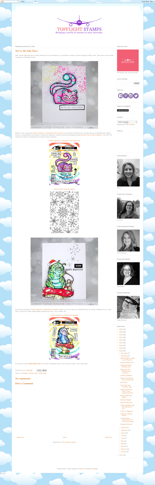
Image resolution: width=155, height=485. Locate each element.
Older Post (108, 437)
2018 (121, 351)
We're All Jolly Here (126, 402)
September (124, 430)
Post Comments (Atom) (68, 442)
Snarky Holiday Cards (127, 362)
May (122, 441)
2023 (121, 337)
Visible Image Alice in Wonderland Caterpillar (44, 309)
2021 (121, 343)
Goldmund (81, 469)
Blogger (95, 469)
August (123, 433)
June (122, 438)
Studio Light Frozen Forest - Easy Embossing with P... (127, 391)
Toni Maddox (24, 373)
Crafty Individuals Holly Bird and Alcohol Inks (127, 406)
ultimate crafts (33, 373)
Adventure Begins (125, 400)
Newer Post (20, 437)
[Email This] (38, 370)
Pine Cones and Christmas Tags (126, 386)
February (124, 449)
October (123, 427)
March (123, 446)
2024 (121, 335)
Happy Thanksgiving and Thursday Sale (126, 379)
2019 (121, 348)
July (122, 435)
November (124, 356)
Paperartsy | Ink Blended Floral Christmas (125, 371)
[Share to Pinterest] (46, 370)
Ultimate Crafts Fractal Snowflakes (91, 135)
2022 (121, 340)
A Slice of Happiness (126, 411)
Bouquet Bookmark (126, 424)
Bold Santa (123, 382)
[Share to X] (42, 370)
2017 (121, 455)
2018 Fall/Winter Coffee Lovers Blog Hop (127, 359)
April (122, 443)
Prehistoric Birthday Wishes (126, 414)
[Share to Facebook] (44, 370)
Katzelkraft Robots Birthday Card (126, 366)
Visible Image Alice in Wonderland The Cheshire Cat (49, 133)
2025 (121, 332)
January (123, 452)
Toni (25, 55)
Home (64, 437)
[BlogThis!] (40, 370)
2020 (121, 345)
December (124, 353)
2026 (121, 329)
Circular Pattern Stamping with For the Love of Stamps (127, 419)
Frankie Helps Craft (34, 363)
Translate (132, 124)
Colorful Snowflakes (126, 375)
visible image (42, 373)
